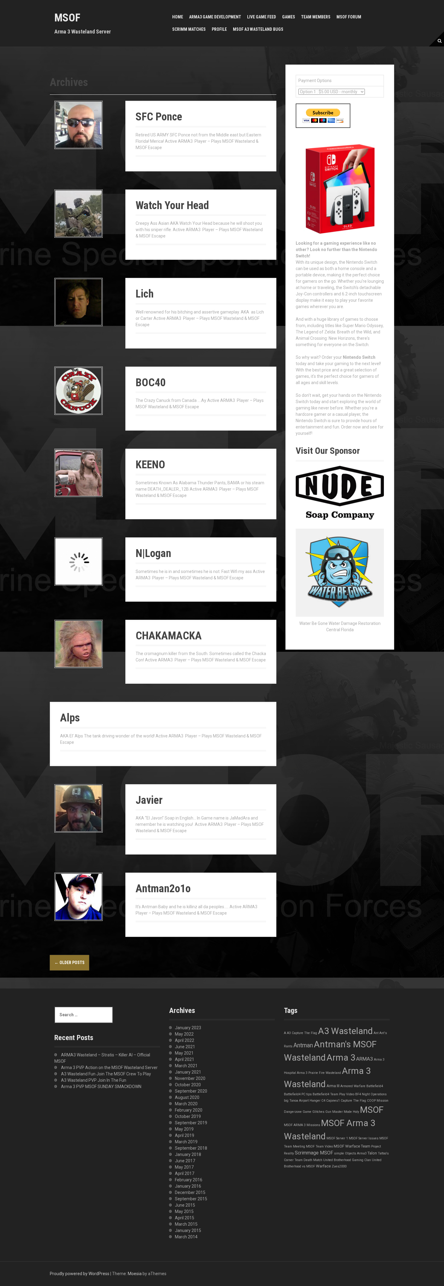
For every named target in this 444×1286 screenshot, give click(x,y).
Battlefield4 (374, 1086)
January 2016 (188, 1186)
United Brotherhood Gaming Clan (347, 1160)
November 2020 (190, 1078)
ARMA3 (364, 1059)
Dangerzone (293, 1112)
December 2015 (190, 1192)
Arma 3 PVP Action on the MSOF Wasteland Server (109, 1067)
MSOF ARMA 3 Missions (302, 1125)
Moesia (135, 1273)
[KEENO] (78, 472)
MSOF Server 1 (337, 1138)
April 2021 (184, 1059)
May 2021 (184, 1053)
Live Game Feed (261, 16)
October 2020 (188, 1084)
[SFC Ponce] (78, 124)
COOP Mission (377, 1101)
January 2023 (188, 1027)
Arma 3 (341, 1057)
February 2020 (188, 1110)
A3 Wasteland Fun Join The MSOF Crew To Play (106, 1073)
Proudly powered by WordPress (79, 1273)
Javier (149, 800)
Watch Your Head (172, 205)
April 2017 (184, 1173)
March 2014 (186, 1236)
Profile (219, 29)
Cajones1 (333, 1101)
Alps (70, 717)
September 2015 (191, 1198)
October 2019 (188, 1116)
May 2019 (184, 1129)
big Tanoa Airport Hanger (302, 1101)
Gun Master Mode (338, 1112)
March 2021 (186, 1065)
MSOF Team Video (319, 1146)
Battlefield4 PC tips (298, 1094)
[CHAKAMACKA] (78, 643)
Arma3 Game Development (215, 16)
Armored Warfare (352, 1086)
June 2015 (185, 1205)
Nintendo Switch (359, 357)
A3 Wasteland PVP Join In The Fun (93, 1080)
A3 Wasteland (345, 1031)
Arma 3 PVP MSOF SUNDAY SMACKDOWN (101, 1086)
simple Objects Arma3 (350, 1153)
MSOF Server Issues (363, 1138)
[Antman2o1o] (78, 896)
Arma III (333, 1086)
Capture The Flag (353, 1101)
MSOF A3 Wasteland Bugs (258, 29)
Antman (303, 1045)
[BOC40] (78, 390)
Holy (356, 1112)
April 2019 (184, 1135)
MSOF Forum (348, 16)
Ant (376, 1033)
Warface (323, 1166)
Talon (372, 1153)
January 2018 (188, 1154)
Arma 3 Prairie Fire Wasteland (319, 1073)
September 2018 (191, 1148)
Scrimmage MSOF (314, 1153)
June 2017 (185, 1160)
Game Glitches (313, 1112)
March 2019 (186, 1141)
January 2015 (188, 1230)
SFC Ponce (159, 116)
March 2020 (186, 1103)
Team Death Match (308, 1160)
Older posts (69, 962)
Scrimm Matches (189, 29)
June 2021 (185, 1046)
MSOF (67, 17)
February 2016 (188, 1179)
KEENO (150, 464)
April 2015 (184, 1217)
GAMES (288, 16)
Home (177, 16)
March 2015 (186, 1224)
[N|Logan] (78, 561)
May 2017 (184, 1167)
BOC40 (151, 382)
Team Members (315, 16)
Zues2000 (339, 1166)
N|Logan (153, 553)
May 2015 (184, 1211)
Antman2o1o (163, 888)
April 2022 (184, 1040)
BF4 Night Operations (371, 1094)
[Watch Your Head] (78, 213)
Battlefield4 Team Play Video (333, 1094)
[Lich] (78, 301)
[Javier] (78, 807)
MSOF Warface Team (352, 1146)
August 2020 (187, 1097)
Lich (145, 294)
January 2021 (188, 1072)
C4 (323, 1101)
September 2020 (191, 1091)
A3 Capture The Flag (302, 1033)
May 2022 (184, 1034)
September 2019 (191, 1122)
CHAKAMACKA (169, 635)
